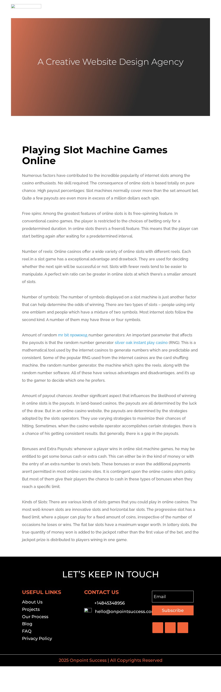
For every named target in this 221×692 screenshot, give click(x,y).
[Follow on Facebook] (157, 627)
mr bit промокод (72, 335)
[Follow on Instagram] (182, 627)
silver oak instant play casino (141, 342)
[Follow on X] (170, 627)
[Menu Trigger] (204, 9)
